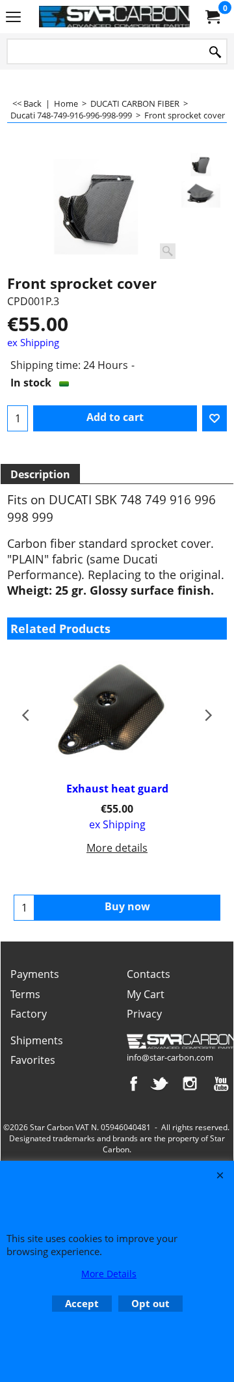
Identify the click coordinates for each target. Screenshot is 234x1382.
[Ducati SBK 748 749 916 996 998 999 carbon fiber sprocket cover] (96, 207)
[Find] (215, 52)
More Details (108, 1273)
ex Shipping (33, 342)
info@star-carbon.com (170, 1057)
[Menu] (13, 17)
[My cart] (212, 17)
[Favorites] (214, 418)
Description (40, 474)
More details (117, 848)
